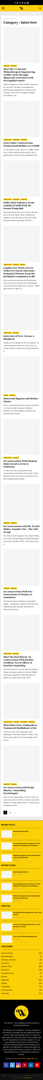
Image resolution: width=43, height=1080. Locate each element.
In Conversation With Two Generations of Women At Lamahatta (17, 594)
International (6, 990)
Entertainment (7, 973)
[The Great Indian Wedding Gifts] (6, 939)
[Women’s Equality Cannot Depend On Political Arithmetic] (6, 858)
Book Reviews (7, 956)
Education (5, 970)
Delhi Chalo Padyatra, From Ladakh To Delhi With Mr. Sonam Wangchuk (18, 205)
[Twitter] (17, 3)
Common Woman (8, 960)
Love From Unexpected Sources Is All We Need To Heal (26, 925)
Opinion (22, 264)
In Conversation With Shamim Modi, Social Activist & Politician (20, 464)
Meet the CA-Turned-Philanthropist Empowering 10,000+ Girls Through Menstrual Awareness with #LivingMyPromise (19, 75)
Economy (5, 963)
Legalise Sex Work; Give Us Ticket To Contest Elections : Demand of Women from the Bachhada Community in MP (19, 272)
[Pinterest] (22, 3)
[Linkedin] (25, 3)
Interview (13, 65)
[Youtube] (27, 3)
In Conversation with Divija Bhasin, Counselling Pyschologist (18, 790)
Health (6, 395)
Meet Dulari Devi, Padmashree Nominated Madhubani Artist (20, 727)
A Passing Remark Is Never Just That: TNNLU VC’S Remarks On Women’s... (27, 844)
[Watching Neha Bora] (6, 834)
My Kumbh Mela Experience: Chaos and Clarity (27, 913)
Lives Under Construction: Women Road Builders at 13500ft (21, 144)
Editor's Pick (7, 139)
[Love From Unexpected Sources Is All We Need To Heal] (6, 927)
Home (5, 19)
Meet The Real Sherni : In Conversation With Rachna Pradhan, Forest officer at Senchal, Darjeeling (18, 661)
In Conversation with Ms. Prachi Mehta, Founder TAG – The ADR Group (21, 529)
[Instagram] (20, 3)
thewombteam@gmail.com (26, 1058)
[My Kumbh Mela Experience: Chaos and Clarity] (6, 915)
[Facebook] (6, 1065)
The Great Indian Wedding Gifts (25, 936)
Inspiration (16, 139)
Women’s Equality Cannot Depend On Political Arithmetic (26, 856)
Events (4, 977)
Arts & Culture (8, 722)
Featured (6, 65)
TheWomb (27, 1078)
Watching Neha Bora (20, 831)
